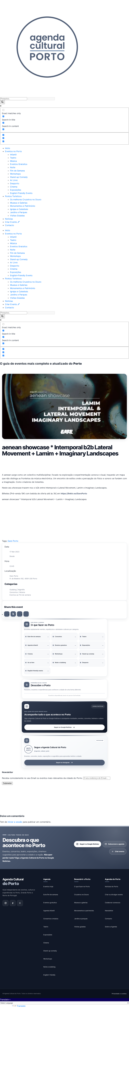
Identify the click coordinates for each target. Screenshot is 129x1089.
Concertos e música (50, 919)
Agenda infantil (49, 911)
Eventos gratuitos (50, 903)
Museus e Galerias (18, 203)
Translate (21, 1006)
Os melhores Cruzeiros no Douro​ (25, 199)
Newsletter (109, 911)
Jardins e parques (81, 919)
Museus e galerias (81, 903)
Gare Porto (13, 541)
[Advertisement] (64, 464)
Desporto (14, 183)
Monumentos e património (84, 911)
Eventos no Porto (13, 151)
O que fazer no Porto (82, 886)
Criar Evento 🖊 (12, 222)
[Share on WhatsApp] (19, 614)
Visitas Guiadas (17, 215)
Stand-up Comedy (19, 177)
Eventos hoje (48, 886)
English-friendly (49, 975)
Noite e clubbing (49, 967)
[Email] (26, 614)
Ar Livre (14, 180)
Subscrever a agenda (116, 844)
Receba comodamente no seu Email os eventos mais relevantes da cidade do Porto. (42, 778)
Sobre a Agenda (111, 927)
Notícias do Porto (111, 886)
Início (7, 148)
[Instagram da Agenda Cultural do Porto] (6, 903)
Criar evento (119, 851)
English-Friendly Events (21, 193)
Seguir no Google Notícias (63, 727)
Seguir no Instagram (63, 762)
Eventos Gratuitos (18, 164)
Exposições (15, 190)
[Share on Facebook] (6, 614)
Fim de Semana (17, 170)
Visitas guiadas (80, 927)
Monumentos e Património (22, 206)
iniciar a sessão (15, 822)
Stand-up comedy (50, 951)
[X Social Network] (13, 614)
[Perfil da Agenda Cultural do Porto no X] (20, 903)
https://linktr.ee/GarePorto (74, 493)
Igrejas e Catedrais (19, 209)
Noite (12, 167)
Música (13, 161)
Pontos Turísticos (13, 196)
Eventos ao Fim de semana (20, 595)
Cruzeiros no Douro (81, 895)
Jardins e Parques (18, 212)
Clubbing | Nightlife (17, 590)
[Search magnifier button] (2, 102)
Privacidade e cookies (119, 994)
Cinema (13, 186)
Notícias (9, 219)
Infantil (13, 154)
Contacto (9, 225)
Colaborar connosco (112, 903)
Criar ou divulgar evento (114, 895)
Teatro (13, 157)
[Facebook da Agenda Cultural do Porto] (13, 903)
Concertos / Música (17, 592)
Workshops (15, 174)
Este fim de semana (50, 895)
